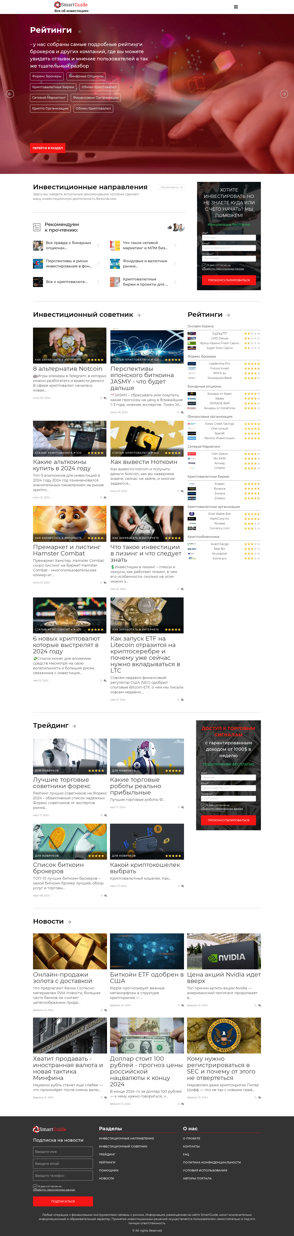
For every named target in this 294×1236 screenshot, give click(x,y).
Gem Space (220, 454)
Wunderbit (219, 553)
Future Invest (219, 368)
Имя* (205, 233)
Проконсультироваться (229, 280)
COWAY (219, 468)
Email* (206, 243)
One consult (219, 428)
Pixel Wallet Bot (219, 514)
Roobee (219, 523)
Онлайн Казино (201, 326)
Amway (219, 463)
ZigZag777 (219, 333)
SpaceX (220, 433)
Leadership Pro (219, 363)
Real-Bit (219, 549)
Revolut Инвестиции (219, 438)
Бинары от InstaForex (219, 408)
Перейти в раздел (48, 148)
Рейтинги (206, 314)
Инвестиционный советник (84, 314)
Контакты (191, 1146)
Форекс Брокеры (46, 76)
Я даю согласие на (223, 267)
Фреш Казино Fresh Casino (219, 343)
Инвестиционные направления (126, 1138)
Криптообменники (203, 537)
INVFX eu (219, 373)
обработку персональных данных (223, 268)
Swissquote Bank (220, 378)
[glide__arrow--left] (10, 94)
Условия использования (205, 1170)
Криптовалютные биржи (208, 476)
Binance (219, 488)
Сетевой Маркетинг (204, 447)
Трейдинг (51, 725)
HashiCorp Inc (219, 518)
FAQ (186, 1154)
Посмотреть (169, 187)
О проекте (191, 1138)
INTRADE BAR (220, 403)
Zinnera (219, 493)
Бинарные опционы (204, 386)
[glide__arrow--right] (284, 94)
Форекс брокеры (202, 356)
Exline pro (220, 558)
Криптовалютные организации (214, 507)
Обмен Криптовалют (99, 87)
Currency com (220, 528)
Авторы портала (197, 1178)
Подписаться (63, 1201)
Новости (49, 921)
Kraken (220, 484)
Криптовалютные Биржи (53, 87)
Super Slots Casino (220, 348)
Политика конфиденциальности (212, 1162)
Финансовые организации (210, 417)
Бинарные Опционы (86, 76)
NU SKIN (220, 458)
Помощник (109, 1170)
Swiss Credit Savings (219, 424)
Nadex (219, 398)
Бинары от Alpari (219, 394)
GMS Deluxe (219, 338)
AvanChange (220, 544)
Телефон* (208, 254)
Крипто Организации (50, 108)
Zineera (219, 498)
